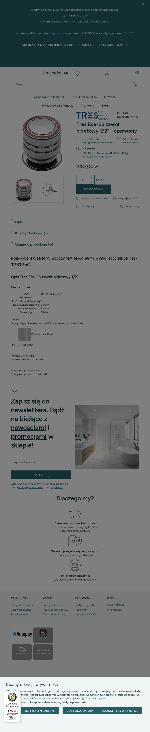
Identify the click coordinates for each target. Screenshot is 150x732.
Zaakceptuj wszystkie (120, 711)
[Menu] (18, 693)
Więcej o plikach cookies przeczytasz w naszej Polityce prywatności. (47, 702)
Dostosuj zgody (80, 711)
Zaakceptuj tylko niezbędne (32, 711)
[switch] (12, 718)
